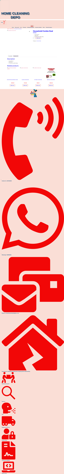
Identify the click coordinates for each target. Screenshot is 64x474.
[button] (29, 31)
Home (13, 27)
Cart (21, 27)
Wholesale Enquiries (30, 27)
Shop (44, 27)
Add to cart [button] (12, 85)
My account (17, 27)
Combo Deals (38, 40)
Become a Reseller (38, 27)
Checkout (24, 27)
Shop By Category (49, 27)
